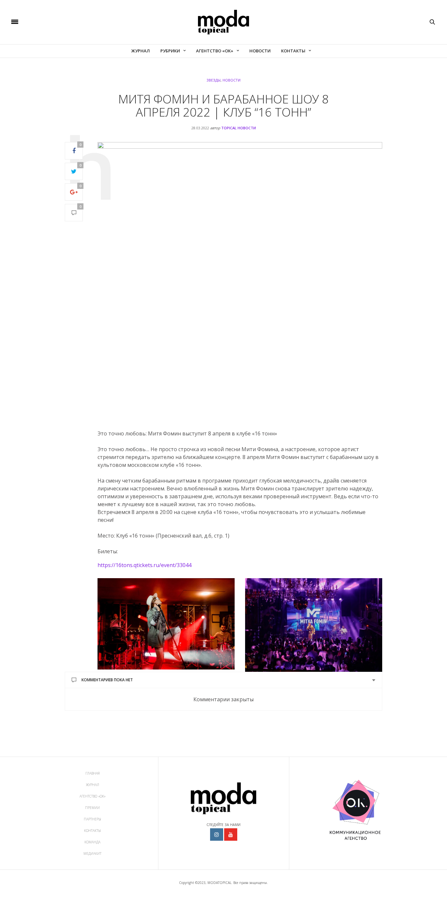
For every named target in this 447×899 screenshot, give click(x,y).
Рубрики (170, 51)
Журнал (140, 51)
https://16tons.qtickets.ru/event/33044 (144, 565)
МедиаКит (92, 853)
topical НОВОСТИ (238, 127)
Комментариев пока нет (107, 680)
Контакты (293, 51)
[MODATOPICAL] (223, 22)
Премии (92, 807)
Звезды (213, 80)
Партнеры (92, 819)
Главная (92, 773)
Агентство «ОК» (214, 51)
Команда (92, 842)
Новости (260, 51)
